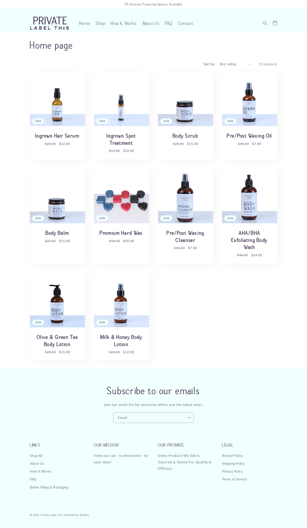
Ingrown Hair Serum (57, 135)
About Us (37, 463)
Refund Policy (232, 456)
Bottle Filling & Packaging (49, 487)
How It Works (40, 471)
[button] (265, 23)
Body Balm (57, 233)
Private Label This (52, 514)
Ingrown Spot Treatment (121, 139)
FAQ (33, 479)
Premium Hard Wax (121, 233)
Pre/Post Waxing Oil (249, 135)
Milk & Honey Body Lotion (121, 340)
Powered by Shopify (76, 514)
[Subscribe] (189, 417)
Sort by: (209, 64)
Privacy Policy (232, 471)
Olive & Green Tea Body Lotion (57, 340)
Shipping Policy (233, 463)
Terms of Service (234, 479)
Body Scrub (185, 135)
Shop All (36, 456)
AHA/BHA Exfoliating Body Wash (249, 240)
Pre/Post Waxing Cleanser (185, 236)
